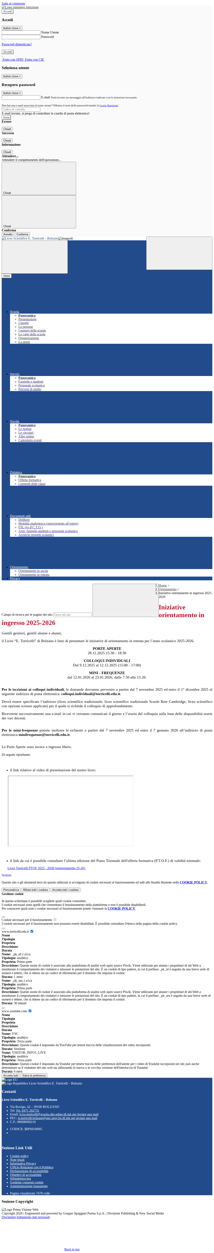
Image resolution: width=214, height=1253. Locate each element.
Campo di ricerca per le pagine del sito (27, 614)
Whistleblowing (20, 1178)
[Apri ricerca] (179, 253)
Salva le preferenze (34, 1075)
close (6, 275)
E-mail (45, 97)
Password (47, 37)
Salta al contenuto (13, 3)
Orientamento (168, 589)
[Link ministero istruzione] (20, 7)
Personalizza (11, 889)
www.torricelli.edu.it (16, 931)
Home (163, 585)
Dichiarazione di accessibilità (29, 1171)
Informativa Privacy (23, 1163)
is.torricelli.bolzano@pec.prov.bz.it (57, 1118)
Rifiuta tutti (35, 889)
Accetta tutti (65, 889)
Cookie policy (19, 1156)
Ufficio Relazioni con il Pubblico (32, 1167)
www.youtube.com (15, 1011)
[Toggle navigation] (35, 257)
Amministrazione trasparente (29, 1186)
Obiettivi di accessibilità (25, 1175)
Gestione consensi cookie (26, 1182)
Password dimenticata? (17, 44)
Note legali (17, 1160)
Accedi (7, 11)
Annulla (7, 234)
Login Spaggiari (109, 105)
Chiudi (7, 129)
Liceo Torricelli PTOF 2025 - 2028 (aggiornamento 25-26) (47, 868)
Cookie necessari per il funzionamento (27, 920)
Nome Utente (50, 32)
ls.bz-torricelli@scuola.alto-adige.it (58, 1114)
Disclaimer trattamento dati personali (26, 1217)
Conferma (22, 234)
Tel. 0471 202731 (27, 1110)
